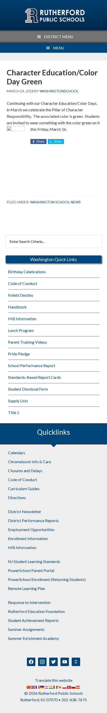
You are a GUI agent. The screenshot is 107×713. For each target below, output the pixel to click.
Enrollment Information (28, 538)
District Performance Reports (33, 520)
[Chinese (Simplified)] (29, 686)
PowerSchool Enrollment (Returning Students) (47, 579)
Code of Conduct (22, 283)
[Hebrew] (47, 686)
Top (101, 706)
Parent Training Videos (27, 342)
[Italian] (56, 686)
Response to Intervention (29, 602)
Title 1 (13, 412)
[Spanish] (78, 686)
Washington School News (55, 202)
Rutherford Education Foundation (36, 611)
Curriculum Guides (24, 488)
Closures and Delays (25, 470)
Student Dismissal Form (28, 389)
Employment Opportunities (31, 529)
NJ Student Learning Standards (34, 561)
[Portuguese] (69, 686)
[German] (42, 686)
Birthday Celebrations (27, 271)
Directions (17, 497)
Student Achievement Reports (33, 620)
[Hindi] (51, 686)
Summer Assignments (26, 629)
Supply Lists (18, 400)
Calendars (16, 452)
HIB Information (22, 318)
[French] (38, 686)
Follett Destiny (20, 295)
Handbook (17, 306)
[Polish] (64, 686)
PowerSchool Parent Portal (31, 570)
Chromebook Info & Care (29, 461)
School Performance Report (31, 365)
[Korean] (60, 686)
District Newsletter (24, 511)
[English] (33, 686)
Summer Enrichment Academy (33, 638)
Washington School (55, 15)
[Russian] (73, 686)
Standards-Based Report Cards (34, 377)
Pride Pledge (19, 353)
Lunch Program (21, 330)
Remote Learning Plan (26, 588)
